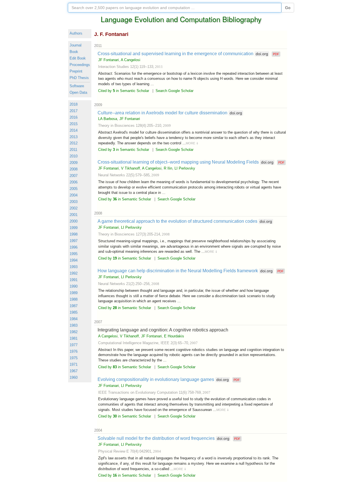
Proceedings (80, 65)
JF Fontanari (108, 60)
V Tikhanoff (130, 168)
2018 (73, 104)
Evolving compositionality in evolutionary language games (163, 379)
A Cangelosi (130, 60)
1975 (73, 358)
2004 (73, 195)
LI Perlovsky (184, 168)
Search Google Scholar (174, 91)
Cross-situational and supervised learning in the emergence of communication (183, 53)
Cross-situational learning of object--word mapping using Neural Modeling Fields (185, 161)
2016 (73, 117)
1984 (73, 319)
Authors (76, 33)
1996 (73, 247)
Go (287, 7)
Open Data (78, 93)
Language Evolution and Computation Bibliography (181, 19)
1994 (73, 260)
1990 (73, 286)
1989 (73, 293)
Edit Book (78, 58)
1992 (73, 273)
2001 (73, 215)
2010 (73, 156)
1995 (73, 254)
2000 (73, 221)
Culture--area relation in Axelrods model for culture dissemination (170, 112)
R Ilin (168, 168)
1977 (73, 345)
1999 (73, 228)
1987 (73, 306)
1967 (73, 371)
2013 (73, 137)
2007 (73, 176)
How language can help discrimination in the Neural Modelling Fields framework (185, 270)
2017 (73, 111)
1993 (73, 267)
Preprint (76, 71)
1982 (73, 332)
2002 (73, 208)
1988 (73, 299)
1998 (73, 234)
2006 (73, 182)
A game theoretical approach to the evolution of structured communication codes (185, 221)
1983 (73, 325)
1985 (73, 312)
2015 (73, 124)
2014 (73, 130)
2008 (73, 169)
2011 (73, 150)
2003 (73, 202)
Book (74, 52)
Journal (75, 45)
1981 (73, 338)
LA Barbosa (107, 119)
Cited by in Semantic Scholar (123, 91)
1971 (73, 365)
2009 (73, 163)
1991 (73, 280)
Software (77, 86)
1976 (73, 352)
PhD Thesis (79, 78)
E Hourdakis (174, 336)
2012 (73, 143)
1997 (73, 241)
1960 (73, 378)
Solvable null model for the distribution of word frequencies (163, 438)
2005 (73, 189)
